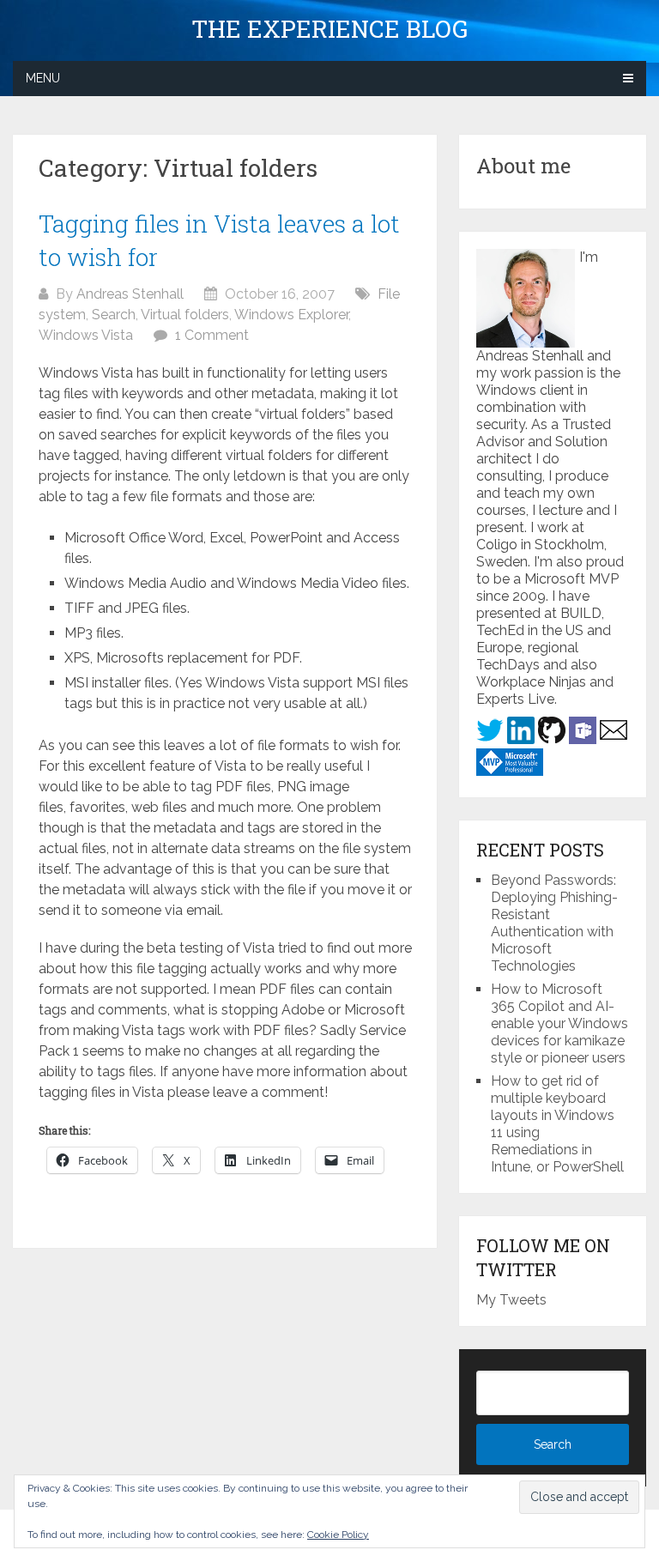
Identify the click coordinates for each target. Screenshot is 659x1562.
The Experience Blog (329, 29)
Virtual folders (185, 314)
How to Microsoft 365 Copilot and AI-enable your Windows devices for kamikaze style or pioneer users (559, 1023)
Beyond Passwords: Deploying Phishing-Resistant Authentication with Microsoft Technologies (554, 923)
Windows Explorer (291, 314)
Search (114, 314)
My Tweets (511, 1300)
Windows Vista (86, 335)
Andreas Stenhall (130, 294)
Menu (43, 78)
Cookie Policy (338, 1535)
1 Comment (212, 335)
